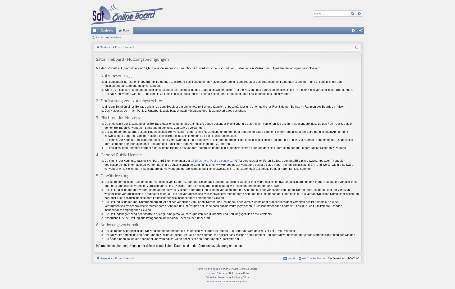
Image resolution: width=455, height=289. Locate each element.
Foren (127, 30)
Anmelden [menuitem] (361, 31)
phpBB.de (244, 277)
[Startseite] (127, 13)
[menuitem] (353, 30)
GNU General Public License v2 (212, 160)
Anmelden (115, 37)
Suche (99, 37)
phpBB (215, 268)
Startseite (107, 30)
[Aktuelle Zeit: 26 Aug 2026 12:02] (356, 47)
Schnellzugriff (95, 31)
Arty (219, 273)
